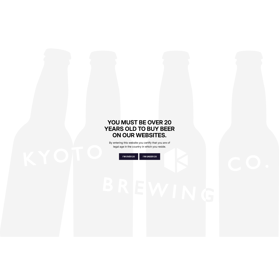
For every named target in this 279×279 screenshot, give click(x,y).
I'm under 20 (150, 156)
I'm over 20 (128, 156)
